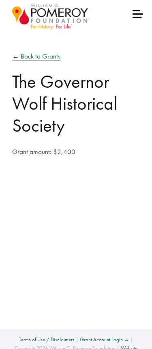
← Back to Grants (36, 56)
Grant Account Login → (104, 339)
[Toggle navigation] (137, 14)
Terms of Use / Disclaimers (47, 339)
